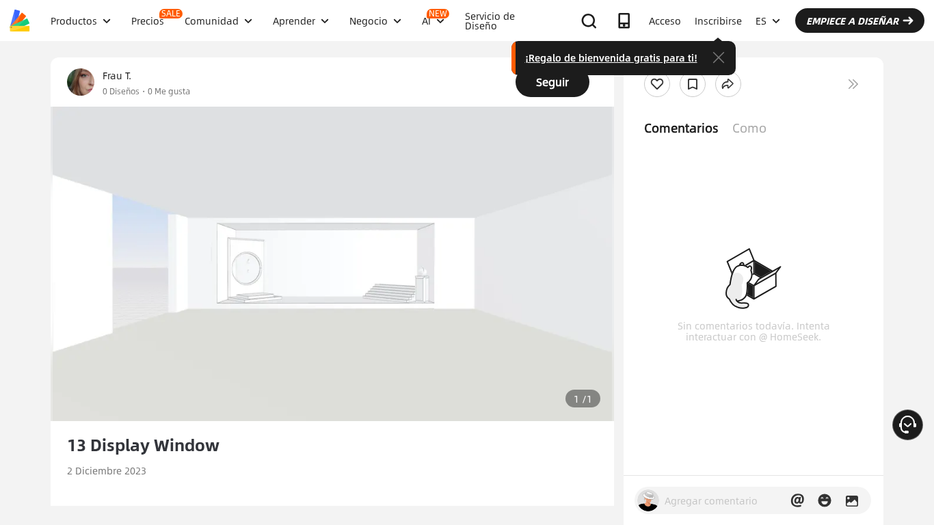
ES (761, 20)
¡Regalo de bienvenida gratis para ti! (611, 57)
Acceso (665, 20)
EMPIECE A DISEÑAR (852, 20)
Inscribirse (718, 20)
